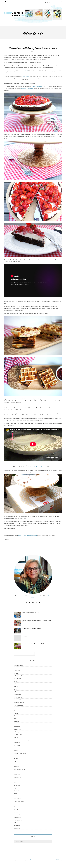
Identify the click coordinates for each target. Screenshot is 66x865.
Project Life (16, 790)
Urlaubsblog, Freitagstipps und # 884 (30, 612)
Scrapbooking (17, 798)
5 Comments (6, 539)
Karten (15, 756)
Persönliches (17, 785)
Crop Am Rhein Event (19, 700)
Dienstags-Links (18, 708)
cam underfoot (17, 694)
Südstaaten (16, 812)
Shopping (16, 804)
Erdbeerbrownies (37, 86)
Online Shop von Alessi (38, 467)
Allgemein (16, 667)
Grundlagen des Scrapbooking (21, 740)
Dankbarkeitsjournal (19, 702)
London (15, 764)
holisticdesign (59, 860)
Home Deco (17, 745)
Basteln (15, 681)
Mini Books (16, 766)
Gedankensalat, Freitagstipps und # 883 (31, 628)
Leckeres (16, 761)
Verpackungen (17, 825)
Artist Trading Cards (19, 675)
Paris (15, 782)
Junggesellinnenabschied (20, 753)
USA (15, 822)
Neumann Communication (30, 535)
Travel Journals (17, 817)
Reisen (15, 793)
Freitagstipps (17, 732)
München (16, 772)
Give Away (16, 737)
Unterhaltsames (18, 820)
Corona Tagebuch (18, 697)
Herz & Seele (17, 742)
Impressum (38, 860)
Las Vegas (16, 758)
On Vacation (25, 636)
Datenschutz (33, 860)
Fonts (15, 718)
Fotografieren (17, 726)
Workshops (16, 830)
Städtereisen (17, 806)
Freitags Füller (17, 729)
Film (15, 716)
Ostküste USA (17, 780)
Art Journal (16, 673)
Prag (15, 788)
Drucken (16, 713)
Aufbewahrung (17, 678)
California (16, 691)
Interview (16, 750)
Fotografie (16, 724)
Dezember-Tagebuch (19, 705)
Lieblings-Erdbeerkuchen (27, 88)
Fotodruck (16, 721)
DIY (15, 710)
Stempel (16, 809)
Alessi (26, 71)
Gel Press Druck (18, 734)
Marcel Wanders (26, 76)
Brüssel (15, 689)
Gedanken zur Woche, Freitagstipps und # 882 (33, 643)
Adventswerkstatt (18, 665)
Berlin (15, 683)
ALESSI (19, 535)
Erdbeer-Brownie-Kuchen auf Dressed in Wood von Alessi (33, 48)
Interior (16, 748)
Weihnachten (17, 828)
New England (17, 774)
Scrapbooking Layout (19, 801)
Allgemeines (17, 670)
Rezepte (16, 796)
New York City (17, 777)
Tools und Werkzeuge (19, 814)
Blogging (16, 686)
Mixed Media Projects (19, 769)
